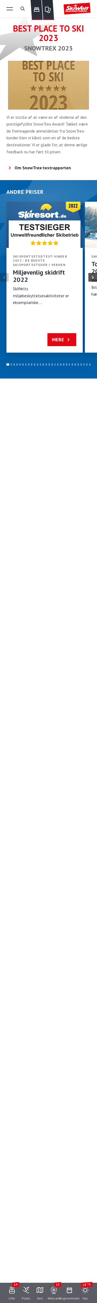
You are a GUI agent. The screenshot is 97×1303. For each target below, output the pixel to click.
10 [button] (34, 364)
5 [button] (20, 364)
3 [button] (14, 364)
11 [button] (37, 364)
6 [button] (23, 364)
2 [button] (11, 364)
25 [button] (78, 364)
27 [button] (84, 364)
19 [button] (60, 364)
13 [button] (43, 364)
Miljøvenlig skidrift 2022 (39, 276)
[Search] (22, 8)
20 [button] (63, 364)
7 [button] (26, 364)
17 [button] (55, 364)
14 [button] (46, 364)
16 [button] (52, 364)
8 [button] (28, 364)
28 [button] (87, 364)
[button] (9, 8)
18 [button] (57, 364)
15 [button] (49, 364)
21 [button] (66, 364)
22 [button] (69, 364)
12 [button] (40, 364)
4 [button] (17, 364)
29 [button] (90, 364)
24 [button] (75, 364)
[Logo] (77, 9)
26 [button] (81, 364)
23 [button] (72, 364)
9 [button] (31, 364)
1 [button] (7, 364)
